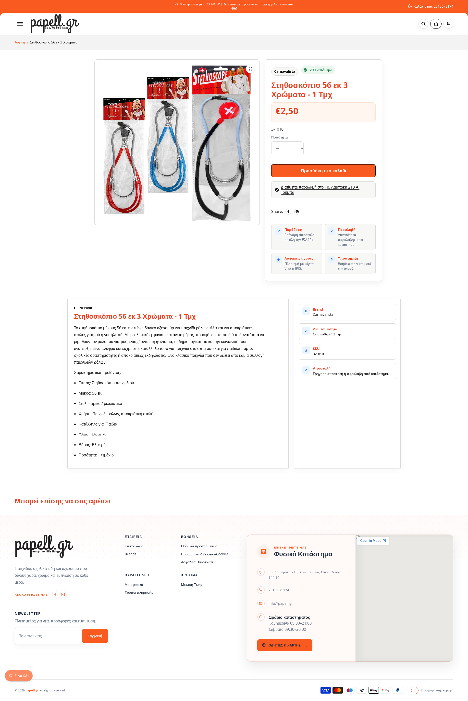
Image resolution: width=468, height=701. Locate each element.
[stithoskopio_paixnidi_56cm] (250, 68)
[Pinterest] (297, 212)
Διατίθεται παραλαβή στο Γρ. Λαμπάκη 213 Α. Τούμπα (320, 190)
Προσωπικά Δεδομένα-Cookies (205, 554)
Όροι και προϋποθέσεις (199, 546)
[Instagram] (63, 594)
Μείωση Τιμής (191, 584)
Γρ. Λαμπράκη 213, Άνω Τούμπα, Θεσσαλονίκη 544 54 (305, 575)
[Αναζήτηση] (423, 24)
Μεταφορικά (134, 584)
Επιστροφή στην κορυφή (433, 690)
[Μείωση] (277, 148)
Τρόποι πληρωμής (139, 592)
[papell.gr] (54, 24)
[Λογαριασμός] (448, 24)
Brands (130, 554)
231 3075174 (279, 590)
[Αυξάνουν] (302, 148)
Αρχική (20, 42)
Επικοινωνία (134, 546)
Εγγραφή (95, 636)
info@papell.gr (281, 603)
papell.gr (31, 690)
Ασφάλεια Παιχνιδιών (197, 562)
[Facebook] (288, 212)
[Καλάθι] (436, 24)
